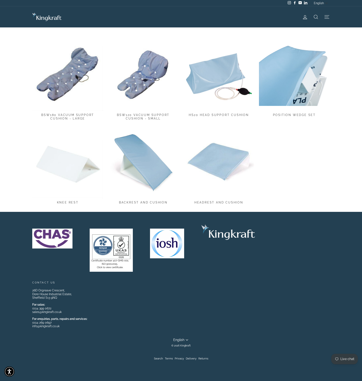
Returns (203, 358)
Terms (169, 358)
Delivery (191, 358)
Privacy (179, 358)
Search (158, 358)
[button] (9, 371)
